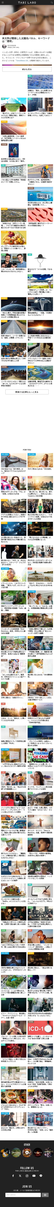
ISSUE (30, 165)
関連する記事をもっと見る (26, 392)
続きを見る (27, 69)
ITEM (30, 76)
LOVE (3, 477)
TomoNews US (22, 61)
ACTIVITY (4, 121)
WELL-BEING (5, 344)
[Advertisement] (27, 423)
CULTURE (4, 144)
